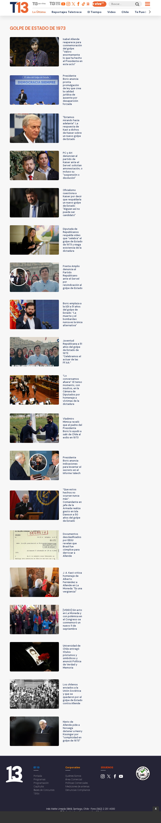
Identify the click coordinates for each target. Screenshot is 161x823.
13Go (36, 793)
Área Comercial (73, 779)
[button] (149, 12)
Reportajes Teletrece (67, 12)
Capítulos (39, 786)
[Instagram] (103, 777)
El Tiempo (95, 12)
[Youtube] (121, 777)
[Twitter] (109, 777)
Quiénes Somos (73, 775)
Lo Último (39, 12)
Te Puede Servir (146, 12)
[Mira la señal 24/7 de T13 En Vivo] (99, 4)
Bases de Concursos (44, 789)
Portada (38, 775)
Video (111, 12)
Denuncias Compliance (77, 789)
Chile (125, 12)
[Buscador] (136, 4)
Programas (39, 779)
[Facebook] (115, 777)
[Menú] (147, 4)
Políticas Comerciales (76, 782)
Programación (41, 782)
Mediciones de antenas (77, 786)
